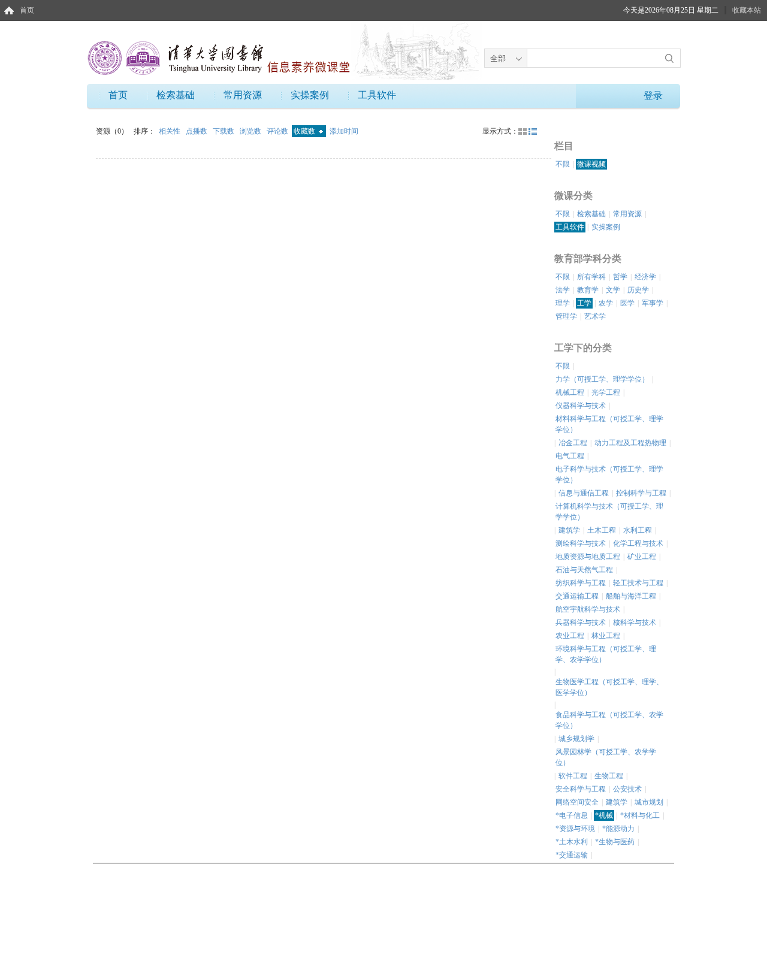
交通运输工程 (577, 596)
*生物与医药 (615, 842)
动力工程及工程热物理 (630, 443)
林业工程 (605, 635)
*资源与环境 (575, 828)
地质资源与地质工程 (587, 556)
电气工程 (569, 456)
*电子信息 (571, 815)
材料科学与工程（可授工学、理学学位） (609, 424)
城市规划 (649, 802)
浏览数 (251, 131)
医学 (627, 303)
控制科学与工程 (641, 493)
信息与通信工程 (583, 493)
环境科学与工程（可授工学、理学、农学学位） (605, 654)
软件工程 (572, 776)
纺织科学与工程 (580, 583)
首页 (27, 10)
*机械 (604, 815)
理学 (562, 303)
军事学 (652, 303)
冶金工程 (572, 443)
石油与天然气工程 (584, 570)
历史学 (638, 290)
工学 (584, 303)
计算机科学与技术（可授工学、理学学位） (609, 511)
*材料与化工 (640, 815)
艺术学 (595, 316)
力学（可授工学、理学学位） (602, 379)
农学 (606, 303)
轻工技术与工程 (638, 583)
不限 (562, 164)
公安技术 (627, 789)
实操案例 (310, 95)
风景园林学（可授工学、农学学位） (605, 757)
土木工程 (601, 530)
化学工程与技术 (638, 543)
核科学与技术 (634, 622)
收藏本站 (746, 10)
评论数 (278, 131)
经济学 (645, 277)
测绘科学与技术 (580, 543)
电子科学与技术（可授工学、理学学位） (609, 474)
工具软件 (377, 95)
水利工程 (637, 530)
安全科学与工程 (580, 789)
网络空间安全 (577, 802)
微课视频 (591, 164)
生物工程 (608, 776)
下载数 (224, 131)
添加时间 (344, 131)
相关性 (170, 131)
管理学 (566, 316)
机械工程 (569, 392)
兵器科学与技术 (580, 622)
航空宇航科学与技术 (587, 609)
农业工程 (569, 635)
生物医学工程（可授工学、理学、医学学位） (609, 687)
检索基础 (175, 95)
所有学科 (591, 277)
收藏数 (305, 131)
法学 (562, 290)
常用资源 (243, 95)
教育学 (588, 290)
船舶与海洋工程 (631, 596)
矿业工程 (641, 556)
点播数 (197, 131)
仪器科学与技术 (580, 405)
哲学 (620, 277)
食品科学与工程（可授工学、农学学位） (609, 720)
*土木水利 (571, 842)
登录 (653, 95)
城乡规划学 (576, 739)
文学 (613, 290)
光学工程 (605, 392)
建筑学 (569, 530)
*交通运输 (571, 855)
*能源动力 (618, 828)
